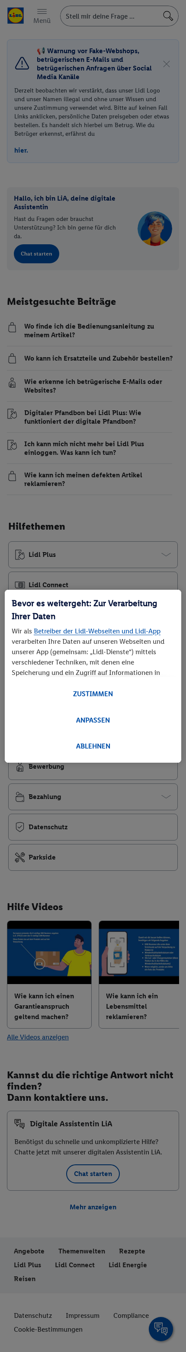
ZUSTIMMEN (93, 694)
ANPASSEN (93, 720)
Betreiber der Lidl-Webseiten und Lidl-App (97, 631)
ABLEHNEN (93, 746)
